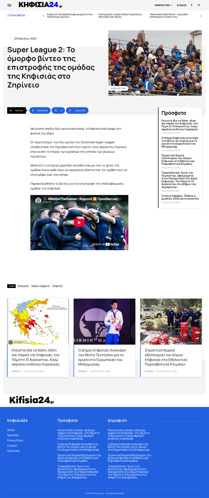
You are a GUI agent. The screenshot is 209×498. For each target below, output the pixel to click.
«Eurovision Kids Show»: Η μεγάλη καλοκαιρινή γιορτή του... (169, 15)
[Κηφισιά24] (31, 399)
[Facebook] (191, 5)
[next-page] (201, 16)
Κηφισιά (57, 286)
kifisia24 (16, 371)
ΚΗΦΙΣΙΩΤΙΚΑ (118, 88)
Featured (23, 286)
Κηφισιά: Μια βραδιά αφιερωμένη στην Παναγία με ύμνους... (70, 15)
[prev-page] (43, 16)
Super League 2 (40, 286)
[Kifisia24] (40, 4)
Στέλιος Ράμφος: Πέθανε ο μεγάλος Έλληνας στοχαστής (180, 197)
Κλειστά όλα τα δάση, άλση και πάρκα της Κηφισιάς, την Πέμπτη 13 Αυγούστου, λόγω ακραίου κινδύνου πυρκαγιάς (179, 125)
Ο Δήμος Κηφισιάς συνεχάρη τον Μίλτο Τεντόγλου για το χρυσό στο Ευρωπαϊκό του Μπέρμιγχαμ (179, 142)
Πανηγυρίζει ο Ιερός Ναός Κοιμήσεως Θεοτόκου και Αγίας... (120, 15)
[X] (199, 5)
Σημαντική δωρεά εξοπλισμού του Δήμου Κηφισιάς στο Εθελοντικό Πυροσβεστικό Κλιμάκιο (177, 160)
